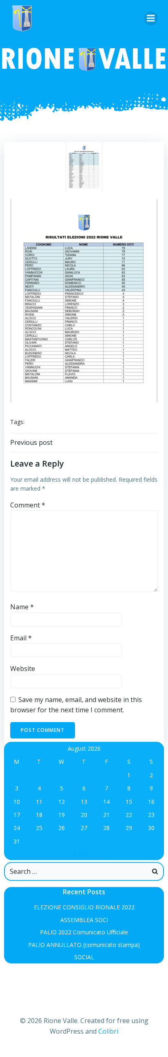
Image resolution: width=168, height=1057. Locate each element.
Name (22, 606)
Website (22, 668)
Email (21, 637)
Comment (27, 504)
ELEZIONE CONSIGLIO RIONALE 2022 (84, 907)
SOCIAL (84, 957)
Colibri (108, 1031)
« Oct (80, 853)
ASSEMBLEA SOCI (84, 920)
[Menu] (151, 18)
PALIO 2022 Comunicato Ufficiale (84, 932)
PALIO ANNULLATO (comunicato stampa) (84, 945)
